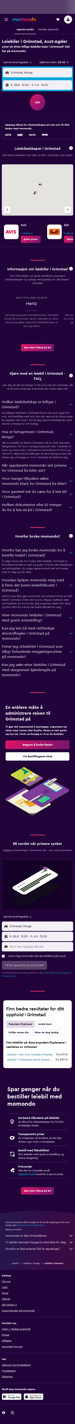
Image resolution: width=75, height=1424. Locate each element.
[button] (6, 20)
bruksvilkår (49, 973)
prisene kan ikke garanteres (30, 1225)
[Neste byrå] (67, 209)
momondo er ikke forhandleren (26, 1235)
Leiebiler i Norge (31, 1263)
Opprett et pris (27, 1174)
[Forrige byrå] (7, 209)
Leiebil (15, 1263)
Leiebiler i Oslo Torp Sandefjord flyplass (30, 1054)
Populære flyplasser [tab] (20, 1024)
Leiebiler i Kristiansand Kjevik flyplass (28, 1059)
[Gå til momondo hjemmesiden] (24, 19)
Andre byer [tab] (45, 1024)
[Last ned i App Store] (33, 1396)
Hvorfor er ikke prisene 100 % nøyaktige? (32, 1248)
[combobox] (18, 62)
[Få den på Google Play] (11, 1396)
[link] (31, 239)
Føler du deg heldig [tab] (46, 1032)
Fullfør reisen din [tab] (19, 1032)
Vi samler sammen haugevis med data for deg (35, 1242)
